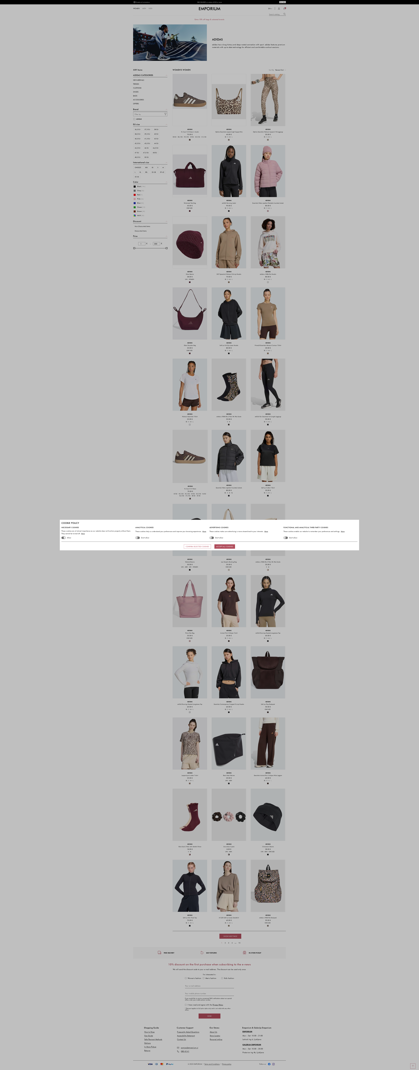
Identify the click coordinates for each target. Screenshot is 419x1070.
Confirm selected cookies (197, 546)
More (83, 533)
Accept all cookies (224, 546)
